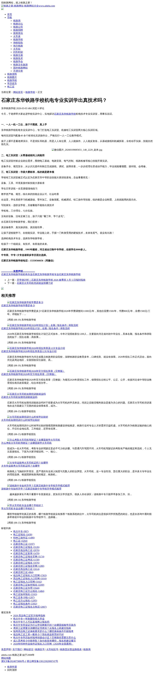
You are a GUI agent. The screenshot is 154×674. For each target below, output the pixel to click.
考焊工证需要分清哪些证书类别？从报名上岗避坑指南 (42, 628)
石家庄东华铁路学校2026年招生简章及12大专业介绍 (29, 351)
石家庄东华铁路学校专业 (45, 274)
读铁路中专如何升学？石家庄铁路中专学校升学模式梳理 (31, 488)
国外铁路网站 (20, 67)
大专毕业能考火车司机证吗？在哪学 (20, 466)
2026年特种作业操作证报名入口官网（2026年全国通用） (43, 644)
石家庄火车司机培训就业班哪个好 (35, 283)
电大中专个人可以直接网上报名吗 (31, 622)
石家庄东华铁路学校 (65, 114)
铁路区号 (40, 649)
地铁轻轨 (18, 42)
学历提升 (12, 83)
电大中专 (21, 531)
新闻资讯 (18, 33)
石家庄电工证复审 (26, 553)
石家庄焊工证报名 (26, 563)
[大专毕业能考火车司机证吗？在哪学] (27, 462)
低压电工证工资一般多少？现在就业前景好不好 (38, 634)
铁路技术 (18, 58)
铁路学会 (18, 61)
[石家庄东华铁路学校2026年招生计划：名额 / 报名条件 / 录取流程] (42, 325)
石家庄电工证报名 (26, 547)
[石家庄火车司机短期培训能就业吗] (26, 394)
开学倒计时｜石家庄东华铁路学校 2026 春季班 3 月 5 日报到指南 (51, 280)
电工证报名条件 (25, 603)
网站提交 (28, 649)
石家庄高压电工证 (26, 569)
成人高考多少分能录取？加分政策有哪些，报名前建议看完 (44, 640)
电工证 (10, 86)
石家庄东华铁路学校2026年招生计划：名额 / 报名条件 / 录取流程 (35, 328)
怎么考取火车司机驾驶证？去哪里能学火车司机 (26, 443)
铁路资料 (12, 74)
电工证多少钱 (24, 597)
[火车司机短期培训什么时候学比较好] (27, 417)
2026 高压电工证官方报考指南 (29, 615)
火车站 (16, 49)
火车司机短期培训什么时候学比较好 (20, 420)
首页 (9, 14)
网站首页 (18, 92)
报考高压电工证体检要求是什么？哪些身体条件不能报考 (43, 631)
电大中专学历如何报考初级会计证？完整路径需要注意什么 (44, 637)
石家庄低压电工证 (26, 550)
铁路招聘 (18, 30)
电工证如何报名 (25, 594)
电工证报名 (22, 534)
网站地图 (6, 658)
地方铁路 (18, 45)
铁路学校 (18, 39)
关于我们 (17, 649)
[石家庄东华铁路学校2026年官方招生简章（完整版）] (36, 371)
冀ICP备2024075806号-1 (13, 661)
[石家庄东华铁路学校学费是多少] (25, 302)
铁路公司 (18, 27)
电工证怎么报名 (25, 600)
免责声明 (6, 649)
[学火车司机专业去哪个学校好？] (25, 505)
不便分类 (18, 71)
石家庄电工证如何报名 (28, 585)
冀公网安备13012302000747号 (42, 661)
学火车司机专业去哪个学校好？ (18, 508)
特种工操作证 (24, 537)
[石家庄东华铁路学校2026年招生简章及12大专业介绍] (36, 348)
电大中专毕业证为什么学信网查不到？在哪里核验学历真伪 (44, 625)
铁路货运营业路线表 (71, 649)
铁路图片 (12, 77)
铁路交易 (18, 55)
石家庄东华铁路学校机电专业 (16, 274)
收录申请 (12, 666)
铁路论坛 (18, 23)
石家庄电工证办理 (26, 588)
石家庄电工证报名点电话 (30, 607)
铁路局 (16, 20)
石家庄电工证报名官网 (28, 556)
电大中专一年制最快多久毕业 (29, 618)
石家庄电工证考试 (26, 559)
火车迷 (16, 36)
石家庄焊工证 (23, 572)
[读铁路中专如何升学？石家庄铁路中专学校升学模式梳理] (38, 485)
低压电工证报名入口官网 (30, 575)
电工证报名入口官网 (27, 581)
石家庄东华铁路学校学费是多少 (18, 305)
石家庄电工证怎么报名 (28, 591)
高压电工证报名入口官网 (30, 578)
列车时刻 (18, 52)
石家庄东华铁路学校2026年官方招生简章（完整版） (29, 374)
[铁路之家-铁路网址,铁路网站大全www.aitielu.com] (28, 5)
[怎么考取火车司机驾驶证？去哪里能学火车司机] (33, 440)
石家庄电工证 (24, 544)
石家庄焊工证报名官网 (28, 566)
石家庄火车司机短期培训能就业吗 (19, 397)
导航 (9, 17)
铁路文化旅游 (20, 64)
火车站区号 (52, 649)
